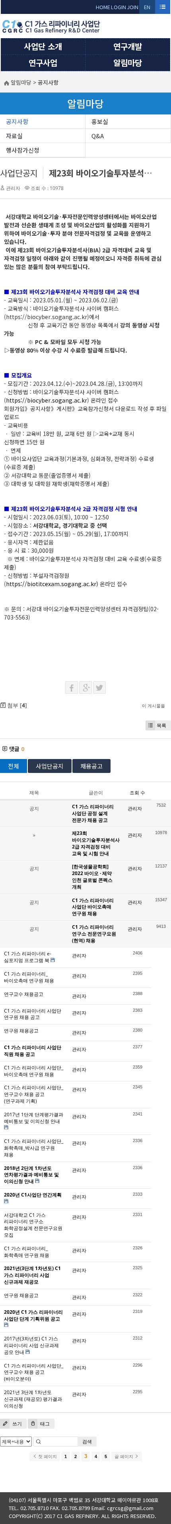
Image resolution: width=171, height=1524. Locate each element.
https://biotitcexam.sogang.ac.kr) (52, 584)
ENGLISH (147, 8)
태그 (44, 1423)
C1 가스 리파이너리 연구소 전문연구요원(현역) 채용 (94, 934)
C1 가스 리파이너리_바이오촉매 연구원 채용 (29, 977)
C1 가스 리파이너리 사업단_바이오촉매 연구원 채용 (33, 1071)
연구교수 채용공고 (23, 994)
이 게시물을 (153, 706)
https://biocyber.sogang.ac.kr (46, 400)
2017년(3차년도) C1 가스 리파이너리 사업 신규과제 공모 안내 (31, 1345)
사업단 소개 (43, 46)
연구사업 (43, 62)
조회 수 (137, 792)
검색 (87, 1441)
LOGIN (118, 7)
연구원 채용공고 (21, 1030)
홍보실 (99, 121)
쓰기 (16, 1423)
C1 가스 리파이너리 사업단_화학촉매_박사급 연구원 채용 (33, 1148)
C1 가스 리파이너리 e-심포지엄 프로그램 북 (27, 957)
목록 (161, 725)
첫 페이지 (47, 1456)
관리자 (13, 188)
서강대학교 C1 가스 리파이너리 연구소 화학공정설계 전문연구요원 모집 (33, 1225)
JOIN (132, 7)
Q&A (97, 136)
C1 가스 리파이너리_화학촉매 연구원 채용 (26, 1252)
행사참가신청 (22, 150)
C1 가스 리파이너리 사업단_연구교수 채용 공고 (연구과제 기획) (33, 1094)
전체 (13, 766)
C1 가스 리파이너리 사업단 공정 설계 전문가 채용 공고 (93, 813)
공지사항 (17, 121)
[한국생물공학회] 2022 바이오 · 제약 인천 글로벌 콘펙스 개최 (92, 876)
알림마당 (127, 62)
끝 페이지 (124, 1456)
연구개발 (127, 46)
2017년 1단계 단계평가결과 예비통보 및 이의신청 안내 (33, 1118)
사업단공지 (19, 173)
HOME (103, 7)
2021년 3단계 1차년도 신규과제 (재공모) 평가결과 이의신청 (33, 1399)
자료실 (14, 136)
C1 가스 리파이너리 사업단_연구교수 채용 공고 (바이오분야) (33, 1372)
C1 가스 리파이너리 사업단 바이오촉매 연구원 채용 (93, 907)
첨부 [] (16, 705)
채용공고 (91, 766)
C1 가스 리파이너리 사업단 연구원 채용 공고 (32, 1014)
